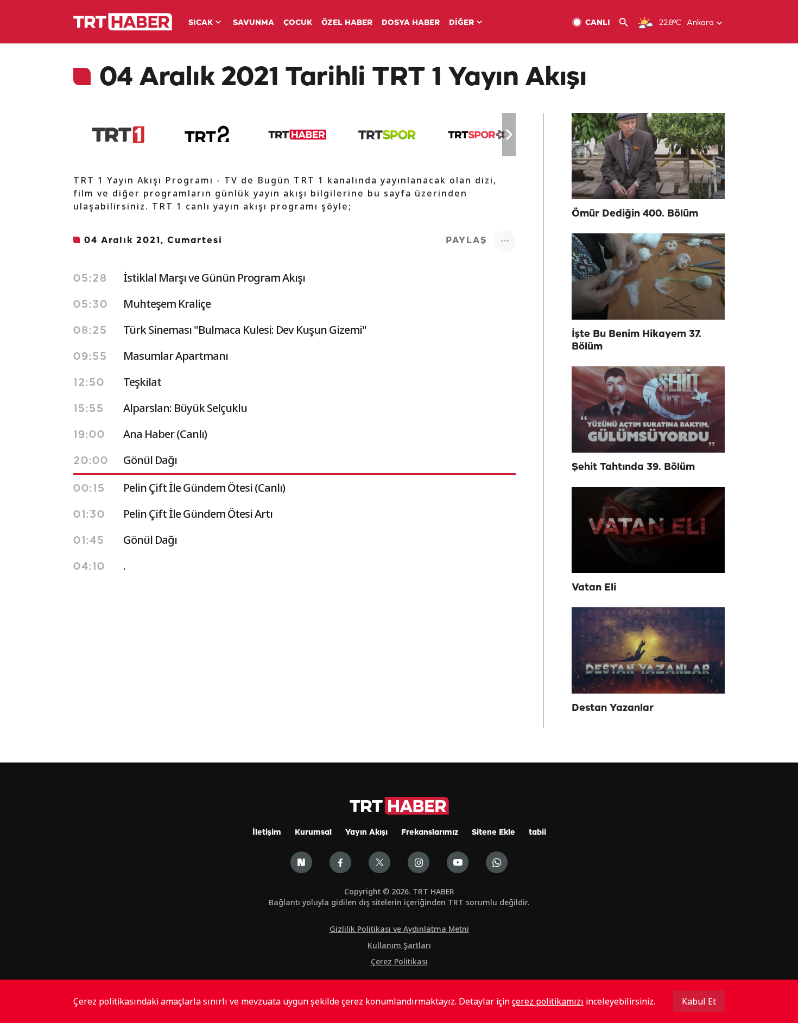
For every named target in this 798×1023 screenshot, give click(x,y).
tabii (537, 833)
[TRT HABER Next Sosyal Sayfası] (301, 862)
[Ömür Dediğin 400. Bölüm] (648, 156)
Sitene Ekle (493, 833)
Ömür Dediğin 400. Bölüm (635, 213)
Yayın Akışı (366, 833)
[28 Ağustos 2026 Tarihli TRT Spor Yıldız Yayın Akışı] (476, 134)
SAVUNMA (253, 23)
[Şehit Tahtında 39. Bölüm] (648, 409)
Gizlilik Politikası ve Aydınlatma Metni (399, 929)
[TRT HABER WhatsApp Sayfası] (497, 862)
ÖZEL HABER (346, 23)
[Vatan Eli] (648, 530)
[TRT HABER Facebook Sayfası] (340, 862)
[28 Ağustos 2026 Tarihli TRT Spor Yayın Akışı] (387, 134)
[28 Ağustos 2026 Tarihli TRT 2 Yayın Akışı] (207, 134)
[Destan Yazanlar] (648, 650)
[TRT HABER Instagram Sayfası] (418, 862)
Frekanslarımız (429, 833)
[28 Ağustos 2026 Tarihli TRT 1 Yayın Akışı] (118, 134)
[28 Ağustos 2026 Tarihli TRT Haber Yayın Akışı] (297, 134)
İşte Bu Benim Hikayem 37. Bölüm (636, 340)
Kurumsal (313, 833)
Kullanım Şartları (399, 945)
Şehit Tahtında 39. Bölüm (633, 467)
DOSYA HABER (411, 23)
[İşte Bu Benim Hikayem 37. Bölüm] (648, 276)
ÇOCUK (297, 23)
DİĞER (461, 23)
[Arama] (627, 22)
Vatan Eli (594, 587)
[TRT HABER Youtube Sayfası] (457, 862)
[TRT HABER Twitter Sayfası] (379, 862)
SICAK (200, 23)
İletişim (266, 833)
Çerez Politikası (399, 961)
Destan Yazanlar (613, 708)
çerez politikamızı (548, 1001)
